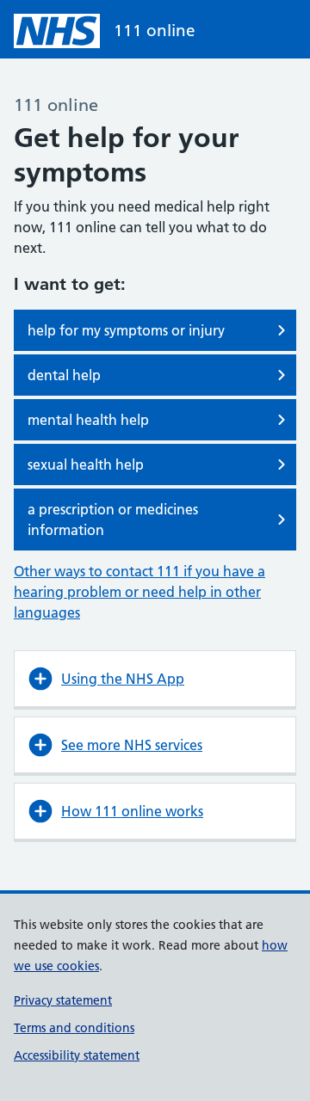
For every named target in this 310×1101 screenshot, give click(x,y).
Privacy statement (63, 1000)
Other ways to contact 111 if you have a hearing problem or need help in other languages (139, 592)
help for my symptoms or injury (126, 330)
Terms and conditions (74, 1028)
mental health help (88, 419)
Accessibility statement (77, 1055)
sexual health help (86, 464)
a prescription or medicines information (113, 519)
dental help (64, 375)
